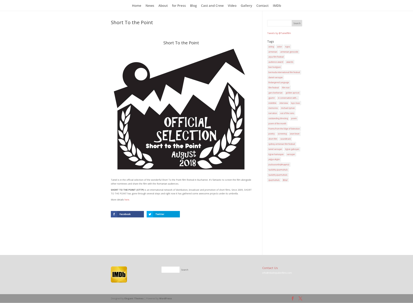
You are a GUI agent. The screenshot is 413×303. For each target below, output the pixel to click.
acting (271, 46)
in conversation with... (288, 98)
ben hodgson (274, 67)
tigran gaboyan (292, 149)
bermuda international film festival (284, 72)
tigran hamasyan (276, 154)
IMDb (277, 6)
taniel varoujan (275, 149)
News (150, 6)
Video (232, 6)
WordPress (165, 298)
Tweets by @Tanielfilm (279, 33)
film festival (273, 87)
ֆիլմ (285, 180)
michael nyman (288, 108)
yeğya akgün (274, 159)
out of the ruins (287, 113)
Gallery (246, 6)
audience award (275, 62)
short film (272, 138)
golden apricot (292, 92)
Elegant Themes (134, 298)
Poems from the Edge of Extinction (284, 128)
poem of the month (277, 123)
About (163, 6)
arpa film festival (276, 56)
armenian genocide (289, 51)
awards (289, 62)
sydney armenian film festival (281, 144)
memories (273, 108)
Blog (193, 6)
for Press (179, 6)
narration (272, 113)
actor (279, 46)
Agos (287, 46)
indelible (272, 103)
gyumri (271, 98)
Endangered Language (278, 82)
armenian (272, 51)
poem (294, 118)
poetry (271, 133)
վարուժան (274, 180)
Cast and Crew (212, 6)
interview (284, 103)
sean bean (294, 133)
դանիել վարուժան (278, 169)
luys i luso (295, 103)
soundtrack (285, 138)
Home (136, 6)
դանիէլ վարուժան (277, 174)
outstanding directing (278, 118)
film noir (286, 87)
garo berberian (275, 92)
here (127, 199)
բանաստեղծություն (278, 164)
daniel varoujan (275, 77)
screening (282, 133)
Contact (262, 6)
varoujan (291, 154)
